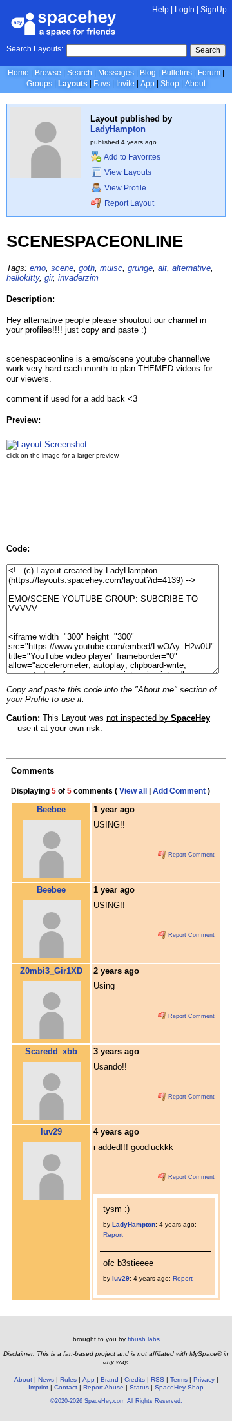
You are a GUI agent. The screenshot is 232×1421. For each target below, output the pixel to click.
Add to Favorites (131, 157)
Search (207, 50)
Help (160, 9)
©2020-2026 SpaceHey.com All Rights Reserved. (116, 1401)
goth (87, 268)
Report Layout (128, 203)
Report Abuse (103, 1387)
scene (62, 268)
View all (133, 790)
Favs (101, 83)
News (46, 1379)
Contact (65, 1387)
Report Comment (190, 854)
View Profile (124, 187)
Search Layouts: (34, 48)
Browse (48, 72)
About (195, 83)
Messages (116, 72)
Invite (125, 83)
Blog (148, 72)
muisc (111, 268)
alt (162, 268)
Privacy (204, 1379)
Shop (169, 83)
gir (48, 278)
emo (38, 268)
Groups (39, 83)
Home (18, 72)
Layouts (73, 83)
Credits (134, 1379)
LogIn (185, 9)
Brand (110, 1379)
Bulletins (177, 72)
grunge (140, 268)
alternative (191, 268)
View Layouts (126, 172)
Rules (68, 1379)
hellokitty (22, 278)
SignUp (213, 9)
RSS (157, 1379)
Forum (209, 72)
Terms (179, 1379)
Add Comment (179, 790)
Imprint (38, 1387)
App (147, 83)
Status (139, 1387)
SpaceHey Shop (179, 1387)
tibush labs (144, 1338)
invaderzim (78, 278)
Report (113, 1234)
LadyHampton (118, 129)
